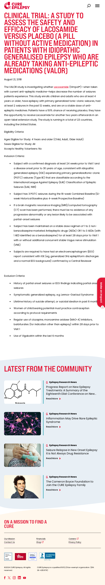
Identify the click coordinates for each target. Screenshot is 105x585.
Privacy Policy (75, 542)
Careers (72, 538)
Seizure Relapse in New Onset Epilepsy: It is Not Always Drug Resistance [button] (72, 451)
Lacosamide (61, 87)
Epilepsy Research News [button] (63, 382)
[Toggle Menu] (97, 4)
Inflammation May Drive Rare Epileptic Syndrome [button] (71, 420)
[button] (17, 8)
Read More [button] (52, 398)
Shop (38, 542)
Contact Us (9, 542)
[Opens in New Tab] (8, 560)
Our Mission (9, 538)
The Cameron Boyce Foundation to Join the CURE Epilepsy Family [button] (69, 483)
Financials (41, 538)
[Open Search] (89, 6)
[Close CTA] (102, 307)
